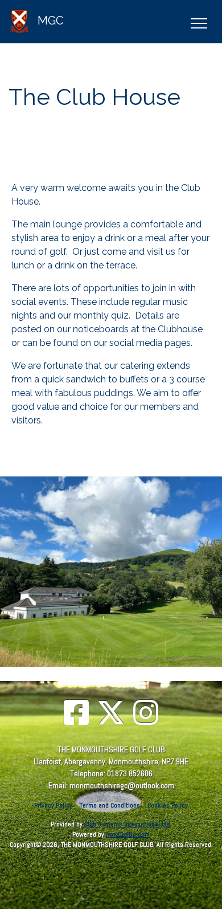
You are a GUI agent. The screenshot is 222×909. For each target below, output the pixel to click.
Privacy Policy (53, 805)
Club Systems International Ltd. (128, 824)
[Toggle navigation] (198, 22)
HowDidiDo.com (128, 834)
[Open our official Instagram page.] (145, 713)
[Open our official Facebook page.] (76, 713)
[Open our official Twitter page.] (111, 713)
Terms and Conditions (110, 805)
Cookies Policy (167, 805)
